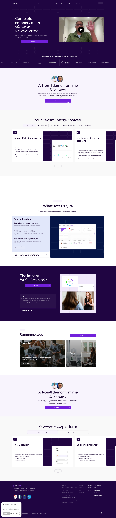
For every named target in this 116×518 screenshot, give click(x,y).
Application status (98, 495)
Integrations (97, 490)
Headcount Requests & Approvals (69, 500)
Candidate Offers (66, 495)
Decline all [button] (16, 513)
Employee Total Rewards (67, 492)
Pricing (96, 487)
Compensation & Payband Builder (69, 487)
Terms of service (24, 513)
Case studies (81, 492)
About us (90, 487)
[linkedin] (102, 513)
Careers (89, 490)
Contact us (96, 492)
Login (101, 3)
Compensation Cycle (66, 490)
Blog (80, 490)
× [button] (19, 503)
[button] (56, 166)
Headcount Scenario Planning (68, 497)
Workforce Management (67, 502)
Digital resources (82, 487)
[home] (16, 3)
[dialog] (11, 509)
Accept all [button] (6, 513)
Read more (12, 510)
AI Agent (64, 505)
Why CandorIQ (97, 485)
